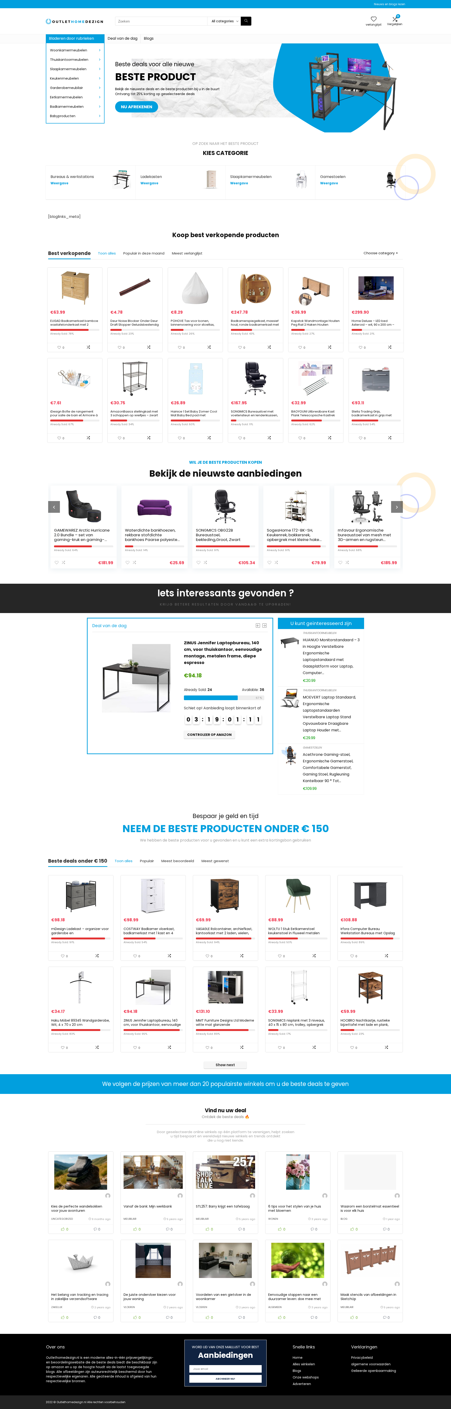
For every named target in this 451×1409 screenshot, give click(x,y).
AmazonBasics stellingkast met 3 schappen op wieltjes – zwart (134, 413)
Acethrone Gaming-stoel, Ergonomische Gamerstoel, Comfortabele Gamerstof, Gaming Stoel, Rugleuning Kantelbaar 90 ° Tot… (328, 768)
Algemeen (275, 1307)
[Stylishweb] (107, 1196)
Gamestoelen (312, 747)
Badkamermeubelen (67, 106)
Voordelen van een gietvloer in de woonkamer (223, 1296)
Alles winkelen (304, 1364)
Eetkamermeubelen (66, 97)
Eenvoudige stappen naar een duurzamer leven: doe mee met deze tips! (294, 1298)
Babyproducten (62, 116)
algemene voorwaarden (371, 1364)
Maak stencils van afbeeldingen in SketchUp (368, 1296)
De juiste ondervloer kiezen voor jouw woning (150, 1296)
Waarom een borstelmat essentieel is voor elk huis (370, 1208)
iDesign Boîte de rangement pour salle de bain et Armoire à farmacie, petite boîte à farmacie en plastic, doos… (74, 417)
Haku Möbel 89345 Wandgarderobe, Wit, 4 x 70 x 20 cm (80, 1022)
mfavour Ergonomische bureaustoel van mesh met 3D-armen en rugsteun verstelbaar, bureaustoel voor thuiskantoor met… (317, 539)
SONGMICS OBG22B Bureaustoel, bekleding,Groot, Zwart (171, 534)
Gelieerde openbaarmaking (373, 1370)
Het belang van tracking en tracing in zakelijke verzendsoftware (79, 1296)
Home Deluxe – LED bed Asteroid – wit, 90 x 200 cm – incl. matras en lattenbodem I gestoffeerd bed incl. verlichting (376, 326)
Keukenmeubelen (64, 78)
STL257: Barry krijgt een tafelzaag (223, 1206)
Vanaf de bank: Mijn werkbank (148, 1206)
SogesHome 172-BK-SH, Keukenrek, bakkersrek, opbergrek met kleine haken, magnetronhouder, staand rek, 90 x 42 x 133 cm (248, 539)
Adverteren (302, 1384)
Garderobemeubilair (66, 87)
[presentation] (54, 507)
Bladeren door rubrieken (71, 38)
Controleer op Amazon (144, 734)
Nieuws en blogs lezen (389, 4)
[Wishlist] (374, 19)
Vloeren (129, 1307)
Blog (344, 1219)
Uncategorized (62, 1219)
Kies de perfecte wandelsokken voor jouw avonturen (76, 1208)
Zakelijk (56, 1307)
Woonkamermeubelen (68, 50)
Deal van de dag (122, 38)
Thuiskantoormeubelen (69, 59)
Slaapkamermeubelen (68, 69)
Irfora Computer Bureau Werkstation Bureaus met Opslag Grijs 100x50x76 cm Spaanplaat (368, 933)
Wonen (273, 1219)
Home (298, 1357)
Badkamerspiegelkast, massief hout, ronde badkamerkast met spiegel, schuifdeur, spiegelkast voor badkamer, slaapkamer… (255, 326)
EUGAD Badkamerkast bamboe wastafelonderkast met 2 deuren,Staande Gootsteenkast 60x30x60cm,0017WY (74, 326)
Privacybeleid (362, 1357)
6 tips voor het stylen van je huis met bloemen (294, 1208)
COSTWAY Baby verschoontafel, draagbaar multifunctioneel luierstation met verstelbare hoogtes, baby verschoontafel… (389, 539)
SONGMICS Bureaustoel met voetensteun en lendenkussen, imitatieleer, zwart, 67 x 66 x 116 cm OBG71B (254, 417)
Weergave (59, 183)
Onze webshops (306, 1377)
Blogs (149, 38)
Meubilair (130, 1219)
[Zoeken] (246, 21)
